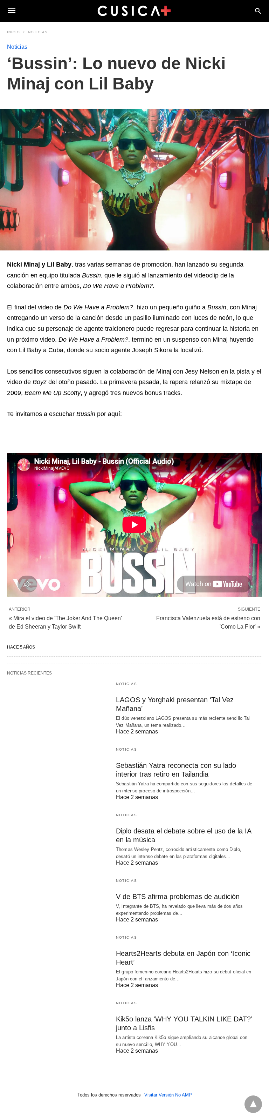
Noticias (38, 32)
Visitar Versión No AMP (168, 1095)
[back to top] (253, 1104)
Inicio (13, 32)
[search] (258, 11)
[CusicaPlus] (134, 10)
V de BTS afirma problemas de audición (178, 896)
